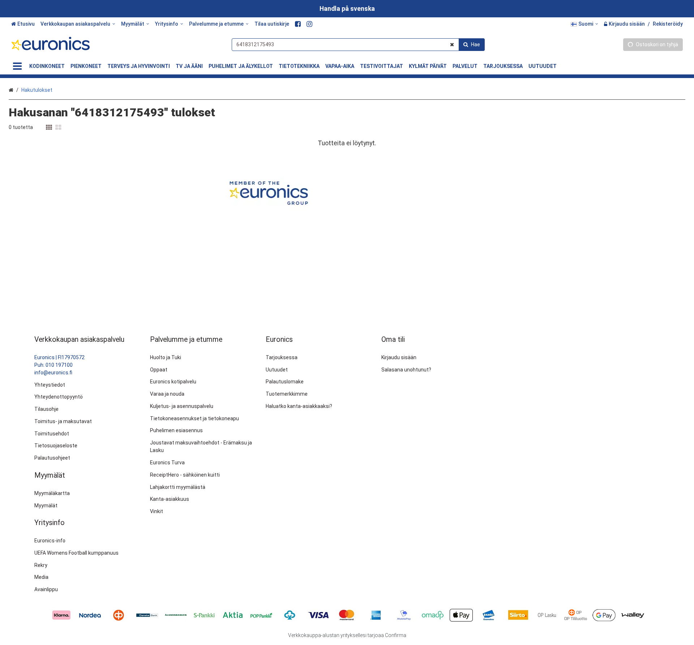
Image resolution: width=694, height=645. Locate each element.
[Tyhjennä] (452, 44)
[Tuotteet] (17, 66)
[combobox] (358, 44)
